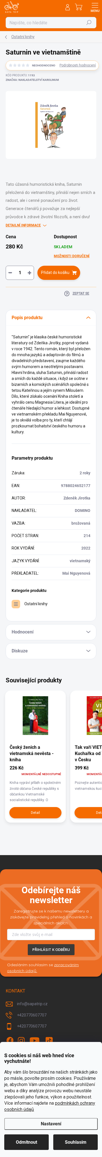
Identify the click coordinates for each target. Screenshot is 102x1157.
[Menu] (95, 7)
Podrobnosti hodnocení (78, 65)
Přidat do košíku (55, 272)
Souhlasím (75, 1142)
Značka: (32, 79)
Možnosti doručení (72, 256)
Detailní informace (23, 225)
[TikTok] (49, 1040)
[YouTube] (34, 1040)
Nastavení (51, 1123)
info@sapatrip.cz (32, 1004)
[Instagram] (21, 1040)
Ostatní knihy (36, 604)
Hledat (89, 23)
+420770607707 (31, 1015)
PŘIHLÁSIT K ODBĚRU (51, 949)
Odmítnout (26, 1142)
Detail (35, 813)
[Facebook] (10, 1040)
